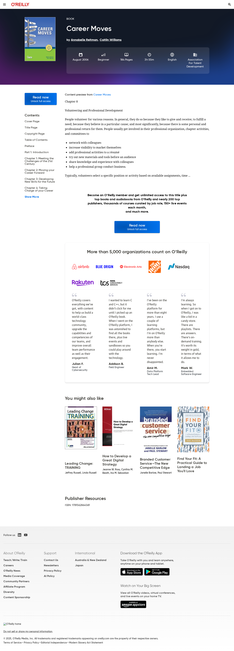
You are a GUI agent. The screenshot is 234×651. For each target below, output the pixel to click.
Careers (8, 565)
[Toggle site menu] (4, 4)
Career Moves (102, 94)
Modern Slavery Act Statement (86, 642)
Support (50, 553)
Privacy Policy (52, 570)
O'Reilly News (11, 570)
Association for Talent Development (195, 63)
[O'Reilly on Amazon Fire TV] (133, 607)
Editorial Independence (54, 642)
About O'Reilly (14, 553)
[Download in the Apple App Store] (131, 574)
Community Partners (16, 581)
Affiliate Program (14, 586)
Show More (32, 196)
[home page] (20, 4)
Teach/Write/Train (15, 560)
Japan (79, 565)
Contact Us (51, 560)
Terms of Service (12, 642)
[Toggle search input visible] (229, 4)
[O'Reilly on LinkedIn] (19, 535)
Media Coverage (14, 576)
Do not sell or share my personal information (27, 631)
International (85, 553)
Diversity (8, 592)
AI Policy (49, 576)
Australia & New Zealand (90, 560)
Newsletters (51, 565)
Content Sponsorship (16, 597)
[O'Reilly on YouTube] (25, 535)
